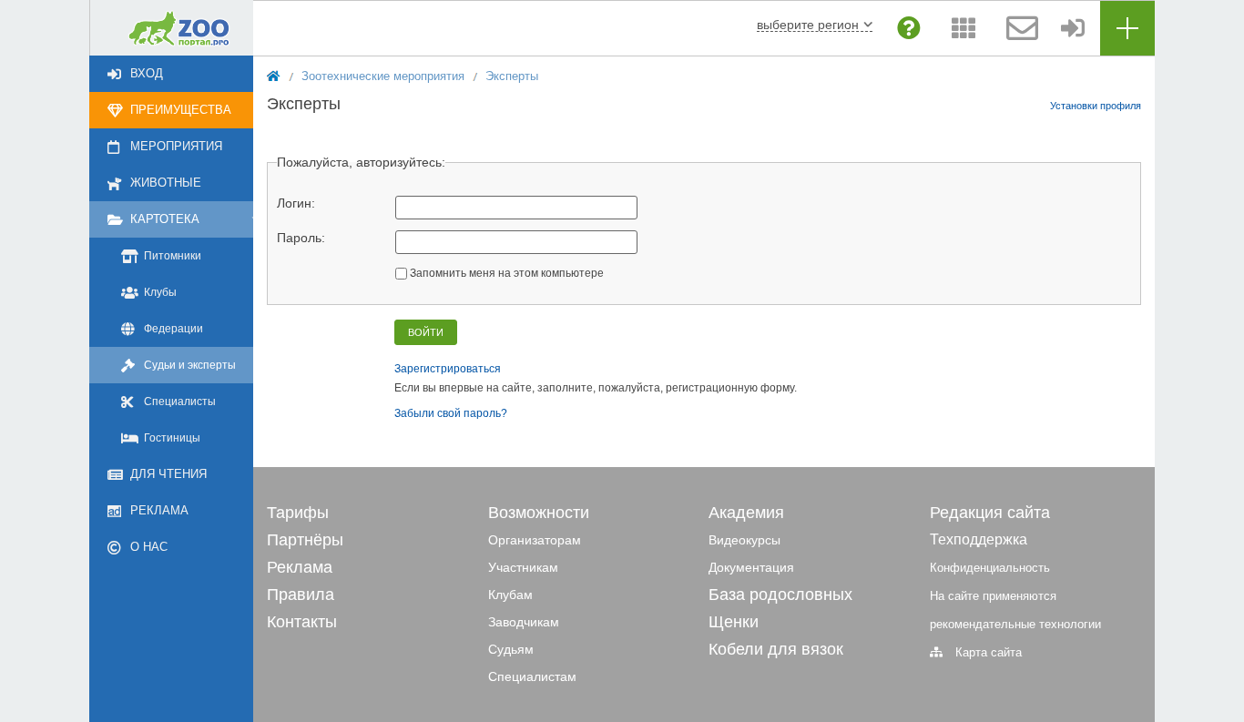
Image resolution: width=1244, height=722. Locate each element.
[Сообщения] (1018, 28)
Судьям (511, 649)
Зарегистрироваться (447, 368)
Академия (746, 512)
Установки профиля (1095, 105)
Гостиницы (172, 438)
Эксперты (511, 76)
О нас (149, 547)
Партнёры (305, 540)
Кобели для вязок (776, 649)
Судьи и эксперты (190, 365)
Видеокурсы (744, 540)
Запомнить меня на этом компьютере (505, 273)
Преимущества (180, 110)
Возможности (538, 512)
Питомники (172, 255)
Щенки (734, 622)
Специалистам (532, 676)
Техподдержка (978, 539)
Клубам (510, 594)
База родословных (780, 594)
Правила (300, 594)
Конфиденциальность (990, 568)
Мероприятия (176, 146)
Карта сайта (988, 652)
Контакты (302, 622)
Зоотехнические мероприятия (382, 76)
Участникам (523, 567)
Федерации (173, 328)
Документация (751, 567)
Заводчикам (523, 622)
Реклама (159, 510)
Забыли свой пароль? (450, 413)
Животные (165, 182)
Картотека (164, 219)
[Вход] (1072, 28)
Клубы (160, 292)
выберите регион (808, 25)
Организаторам (534, 540)
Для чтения (168, 474)
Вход (146, 73)
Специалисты (180, 401)
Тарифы (298, 512)
